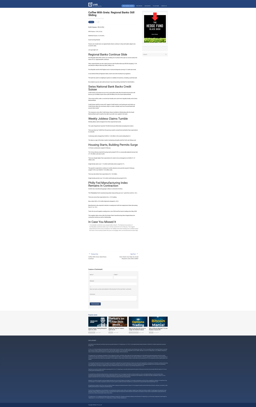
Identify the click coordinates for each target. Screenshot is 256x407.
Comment (92, 294)
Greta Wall (100, 18)
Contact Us (164, 5)
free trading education (133, 332)
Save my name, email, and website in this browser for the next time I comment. (110, 289)
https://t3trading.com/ (122, 397)
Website (92, 281)
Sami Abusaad (92, 332)
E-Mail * (116, 274)
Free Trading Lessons (128, 5)
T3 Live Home (156, 5)
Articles (110, 332)
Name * (92, 274)
